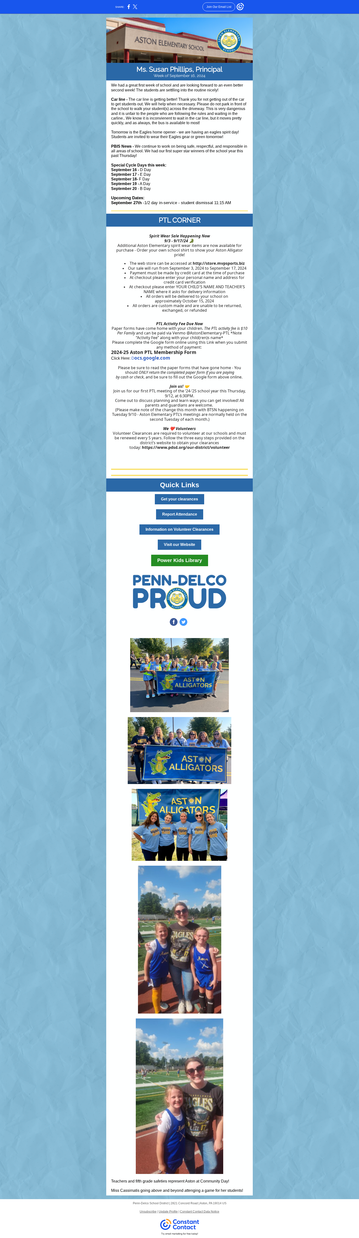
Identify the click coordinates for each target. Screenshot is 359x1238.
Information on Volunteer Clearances (179, 529)
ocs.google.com (152, 358)
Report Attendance (179, 514)
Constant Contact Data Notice (199, 1211)
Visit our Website (179, 544)
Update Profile (168, 1211)
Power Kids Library (179, 560)
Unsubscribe (148, 1211)
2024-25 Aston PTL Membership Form (153, 352)
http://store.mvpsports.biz (219, 263)
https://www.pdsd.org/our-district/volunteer (186, 447)
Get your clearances (179, 499)
